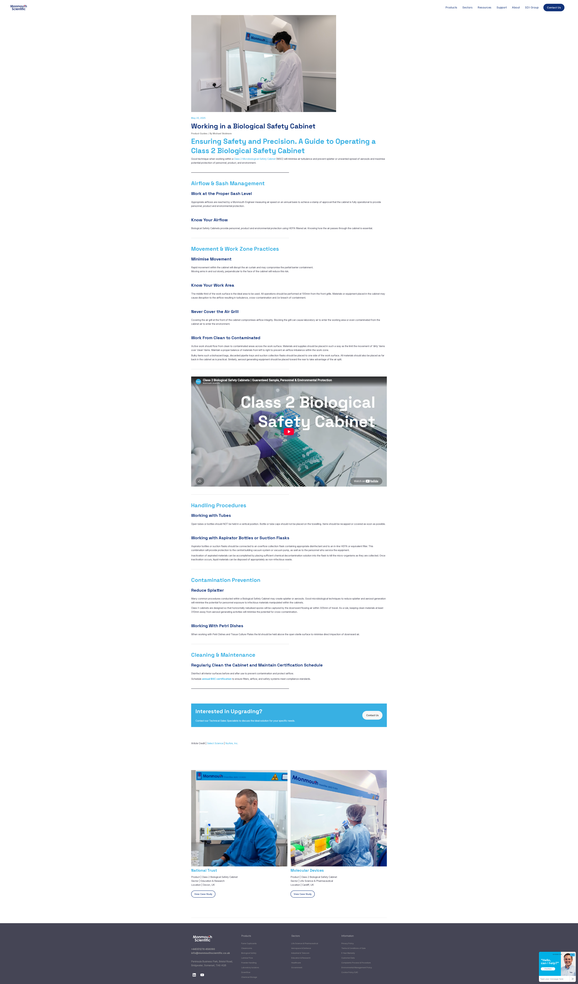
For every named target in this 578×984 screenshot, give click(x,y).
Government (296, 967)
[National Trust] (239, 818)
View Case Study (203, 894)
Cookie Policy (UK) (349, 972)
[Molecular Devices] (339, 818)
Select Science (215, 743)
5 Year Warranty (348, 953)
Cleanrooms (246, 948)
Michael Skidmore (222, 133)
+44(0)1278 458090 (203, 949)
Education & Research (301, 958)
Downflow (245, 972)
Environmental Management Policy (356, 967)
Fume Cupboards (249, 943)
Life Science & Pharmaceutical (304, 943)
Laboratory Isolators (250, 967)
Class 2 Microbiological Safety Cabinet (255, 158)
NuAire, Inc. (231, 743)
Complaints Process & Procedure (356, 963)
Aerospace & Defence (301, 948)
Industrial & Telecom (300, 953)
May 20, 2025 (198, 118)
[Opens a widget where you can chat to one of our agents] (557, 967)
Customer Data (348, 958)
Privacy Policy (347, 943)
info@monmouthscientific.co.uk (210, 952)
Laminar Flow (247, 958)
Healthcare (296, 963)
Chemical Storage (249, 977)
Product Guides (199, 133)
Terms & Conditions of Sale (353, 948)
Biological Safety (248, 953)
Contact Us (372, 715)
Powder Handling (248, 963)
